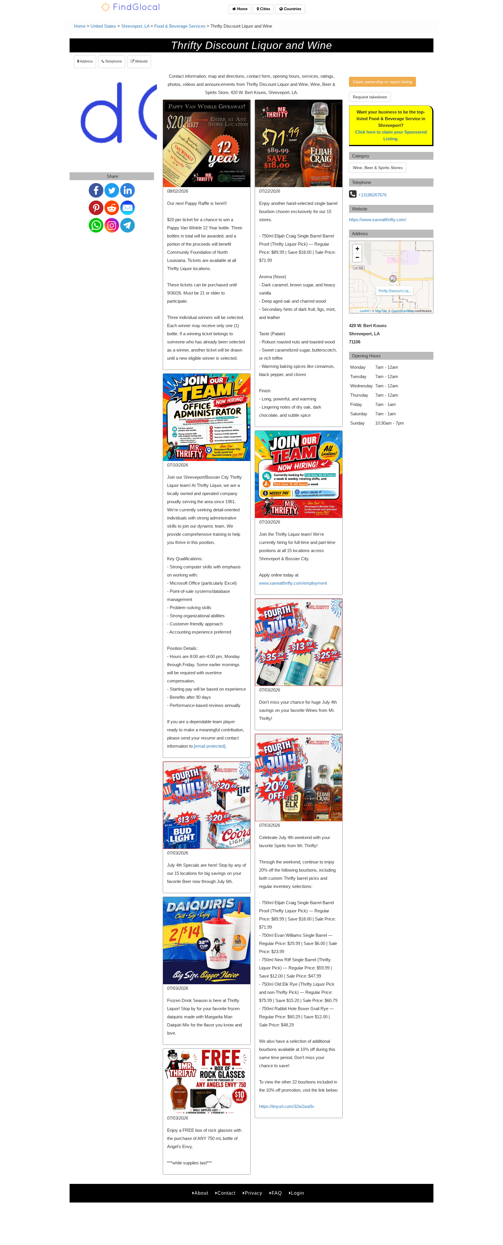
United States (103, 26)
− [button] (357, 257)
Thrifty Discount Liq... (394, 290)
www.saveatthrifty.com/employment (293, 583)
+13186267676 (372, 194)
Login (297, 1193)
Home (241, 9)
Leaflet (364, 310)
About (201, 1193)
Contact (226, 1193)
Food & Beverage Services (180, 26)
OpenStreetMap (403, 310)
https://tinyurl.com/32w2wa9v (286, 1106)
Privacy (253, 1193)
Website (141, 61)
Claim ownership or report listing (382, 81)
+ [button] (357, 248)
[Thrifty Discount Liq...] (392, 278)
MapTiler (381, 310)
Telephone (113, 61)
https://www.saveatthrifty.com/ (377, 219)
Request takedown (370, 97)
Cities (264, 9)
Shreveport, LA (135, 26)
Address (86, 61)
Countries (292, 9)
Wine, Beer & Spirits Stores (378, 167)
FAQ (277, 1193)
